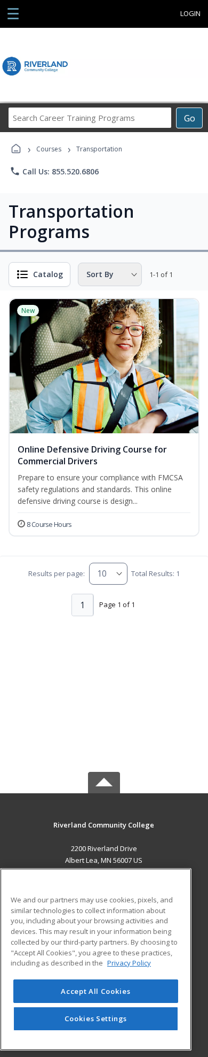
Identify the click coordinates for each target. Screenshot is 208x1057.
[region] (95, 959)
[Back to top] (104, 833)
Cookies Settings (96, 1018)
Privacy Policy (129, 963)
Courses (48, 149)
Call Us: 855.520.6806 (54, 171)
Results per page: (56, 573)
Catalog (48, 274)
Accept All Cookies (95, 991)
